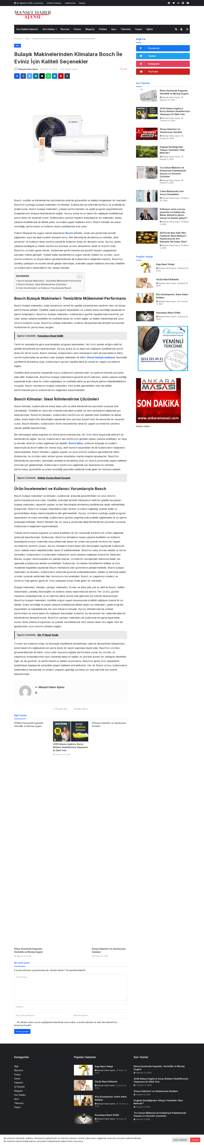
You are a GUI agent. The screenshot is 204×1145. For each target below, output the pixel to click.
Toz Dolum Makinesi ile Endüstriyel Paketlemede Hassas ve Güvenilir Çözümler (173, 172)
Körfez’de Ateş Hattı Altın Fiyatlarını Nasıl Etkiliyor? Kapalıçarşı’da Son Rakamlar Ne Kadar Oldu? (173, 237)
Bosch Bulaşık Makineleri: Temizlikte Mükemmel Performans (49, 280)
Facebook (153, 48)
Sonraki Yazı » (81, 708)
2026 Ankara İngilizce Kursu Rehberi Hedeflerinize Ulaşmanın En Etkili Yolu (70, 747)
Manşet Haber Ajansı (28, 69)
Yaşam (138, 29)
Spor (113, 29)
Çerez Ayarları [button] (180, 1140)
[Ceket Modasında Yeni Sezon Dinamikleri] (147, 196)
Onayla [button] (195, 1140)
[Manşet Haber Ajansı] (33, 14)
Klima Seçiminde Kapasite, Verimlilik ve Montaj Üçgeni (174, 92)
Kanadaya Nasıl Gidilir (168, 312)
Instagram (153, 63)
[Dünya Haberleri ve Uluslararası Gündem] (109, 833)
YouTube (153, 71)
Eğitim (150, 29)
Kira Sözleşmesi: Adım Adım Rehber (172, 296)
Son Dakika (49, 29)
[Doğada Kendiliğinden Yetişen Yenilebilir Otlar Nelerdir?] (147, 152)
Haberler (18, 1082)
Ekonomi (65, 29)
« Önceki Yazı (60, 708)
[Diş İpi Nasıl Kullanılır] (145, 283)
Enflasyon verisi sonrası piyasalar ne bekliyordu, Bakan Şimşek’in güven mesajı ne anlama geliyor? (173, 213)
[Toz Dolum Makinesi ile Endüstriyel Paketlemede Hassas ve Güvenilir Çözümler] (147, 172)
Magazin (90, 29)
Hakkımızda (70, 3)
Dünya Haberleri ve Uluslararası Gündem (171, 130)
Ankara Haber (143, 426)
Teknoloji (126, 29)
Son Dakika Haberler (27, 29)
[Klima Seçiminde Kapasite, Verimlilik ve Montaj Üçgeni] (31, 833)
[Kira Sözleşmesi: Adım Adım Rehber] (145, 298)
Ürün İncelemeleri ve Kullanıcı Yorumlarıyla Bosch (44, 288)
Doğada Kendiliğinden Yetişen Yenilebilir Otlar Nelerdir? (172, 150)
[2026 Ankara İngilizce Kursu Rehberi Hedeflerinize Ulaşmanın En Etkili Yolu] (70, 731)
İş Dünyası (19, 1086)
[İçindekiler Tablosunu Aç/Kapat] (78, 276)
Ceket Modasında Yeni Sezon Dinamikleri (172, 193)
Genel (17, 1078)
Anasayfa (18, 38)
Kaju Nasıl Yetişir (165, 264)
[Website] (36, 692)
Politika (103, 29)
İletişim (82, 3)
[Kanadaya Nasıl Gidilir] (145, 316)
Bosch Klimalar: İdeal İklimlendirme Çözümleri (42, 284)
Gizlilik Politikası (54, 3)
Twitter (152, 56)
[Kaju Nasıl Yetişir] (145, 268)
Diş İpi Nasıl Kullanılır (167, 279)
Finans (77, 29)
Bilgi (27, 38)
